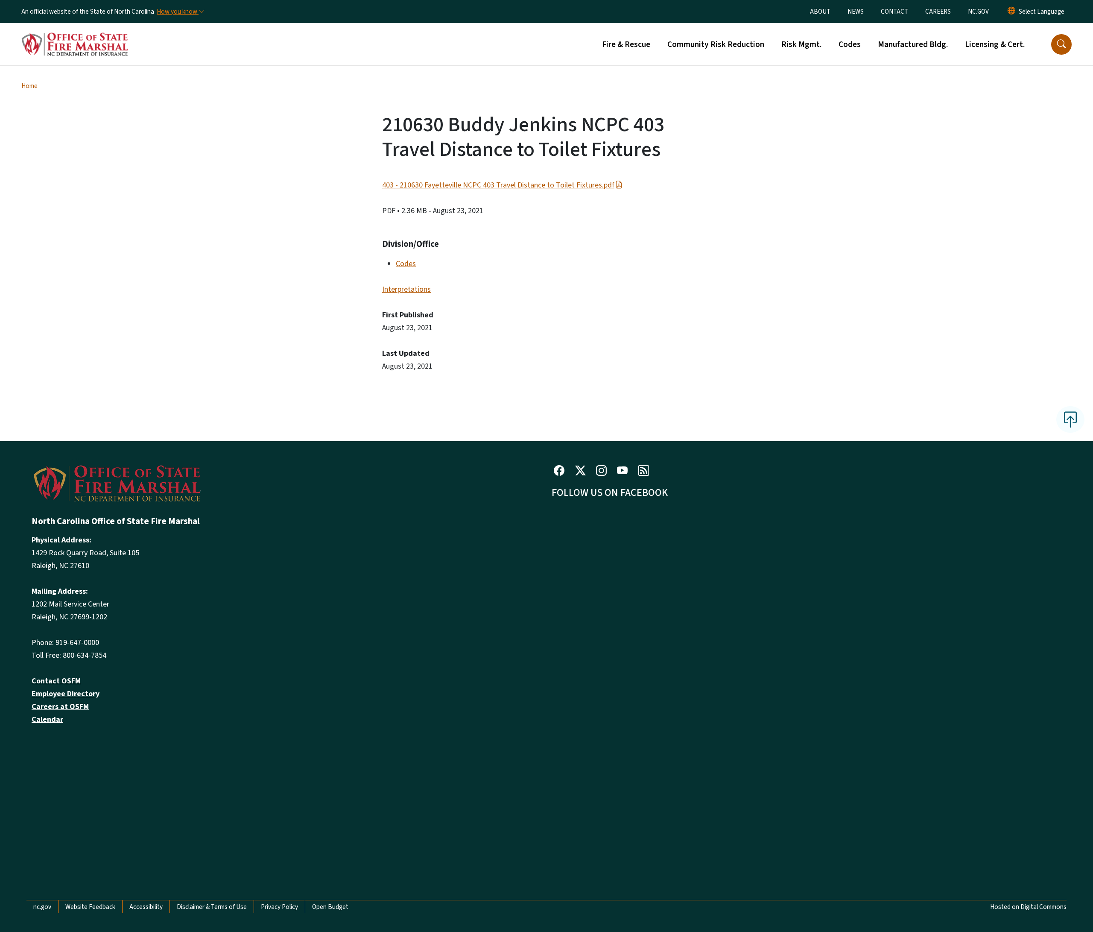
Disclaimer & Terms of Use (212, 906)
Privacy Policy (279, 906)
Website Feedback (90, 906)
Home (29, 86)
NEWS (856, 11)
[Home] (74, 34)
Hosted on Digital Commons (1028, 906)
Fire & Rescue (626, 44)
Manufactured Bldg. (913, 44)
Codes (850, 44)
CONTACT (894, 11)
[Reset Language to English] (1011, 11)
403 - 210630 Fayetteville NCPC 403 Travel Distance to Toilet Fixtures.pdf (498, 185)
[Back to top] (1070, 419)
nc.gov (42, 906)
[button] (1061, 44)
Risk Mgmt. (801, 44)
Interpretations (406, 289)
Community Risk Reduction (715, 44)
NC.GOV (978, 11)
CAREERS (938, 11)
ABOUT (820, 11)
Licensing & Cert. (995, 44)
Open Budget (330, 906)
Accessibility (146, 906)
